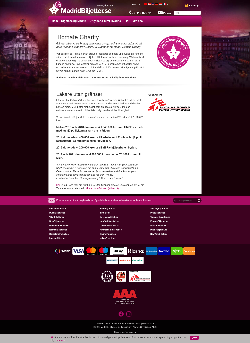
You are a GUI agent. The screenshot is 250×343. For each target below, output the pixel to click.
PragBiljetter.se (157, 212)
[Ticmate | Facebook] (121, 314)
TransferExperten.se (160, 216)
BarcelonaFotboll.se (59, 233)
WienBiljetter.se (56, 216)
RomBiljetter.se (56, 221)
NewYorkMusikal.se (109, 221)
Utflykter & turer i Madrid (105, 21)
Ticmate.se (105, 212)
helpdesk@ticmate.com (143, 323)
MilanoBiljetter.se (158, 229)
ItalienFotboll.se (107, 238)
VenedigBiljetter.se (159, 208)
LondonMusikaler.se (109, 225)
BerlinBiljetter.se (158, 225)
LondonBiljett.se (57, 238)
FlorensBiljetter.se (159, 221)
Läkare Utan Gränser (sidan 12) (102, 188)
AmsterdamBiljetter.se (111, 229)
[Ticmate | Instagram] (128, 314)
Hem (55, 21)
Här (58, 185)
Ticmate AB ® (150, 326)
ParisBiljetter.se (107, 208)
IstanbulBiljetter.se (58, 229)
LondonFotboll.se (57, 208)
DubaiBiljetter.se (57, 212)
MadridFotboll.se (108, 233)
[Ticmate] (104, 5)
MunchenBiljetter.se (59, 225)
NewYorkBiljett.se (159, 233)
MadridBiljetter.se (109, 326)
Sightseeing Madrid (73, 21)
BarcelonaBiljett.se (109, 216)
